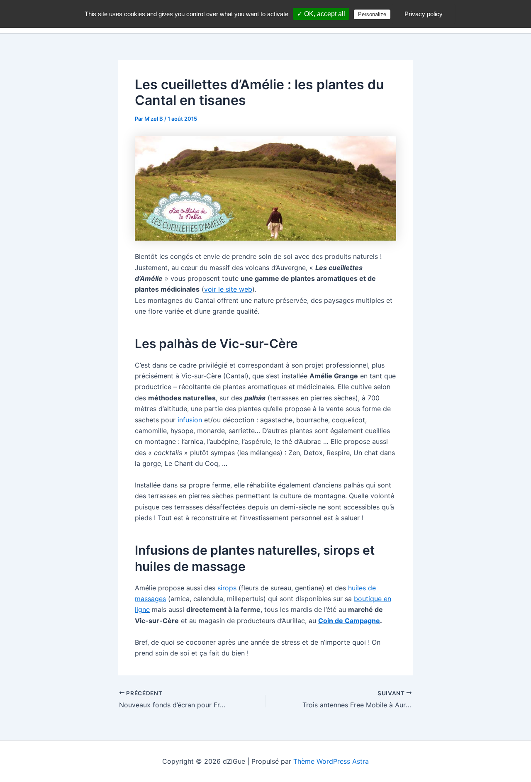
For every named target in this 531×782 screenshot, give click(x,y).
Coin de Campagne (349, 620)
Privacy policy (423, 13)
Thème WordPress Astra (331, 761)
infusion (191, 420)
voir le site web (228, 289)
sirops (226, 588)
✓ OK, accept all (321, 13)
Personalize (372, 14)
